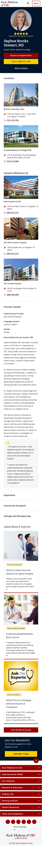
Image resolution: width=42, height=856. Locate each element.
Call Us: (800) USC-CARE (21, 61)
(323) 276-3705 (13, 120)
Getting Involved (21, 800)
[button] (29, 3)
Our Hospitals (21, 780)
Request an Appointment (21, 55)
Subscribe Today (21, 753)
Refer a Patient (21, 68)
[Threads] (34, 821)
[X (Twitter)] (13, 821)
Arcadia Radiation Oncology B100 (17, 150)
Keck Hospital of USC (12, 201)
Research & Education (21, 787)
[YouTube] (18, 821)
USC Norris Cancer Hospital (15, 242)
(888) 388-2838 (13, 294)
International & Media (21, 773)
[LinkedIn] (23, 821)
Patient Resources (21, 806)
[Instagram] (29, 821)
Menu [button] (36, 3)
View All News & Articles (21, 729)
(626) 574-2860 (13, 161)
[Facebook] (7, 821)
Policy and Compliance (21, 813)
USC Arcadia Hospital (12, 283)
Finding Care (21, 793)
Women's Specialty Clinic (14, 109)
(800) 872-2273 (13, 212)
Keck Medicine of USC (21, 767)
